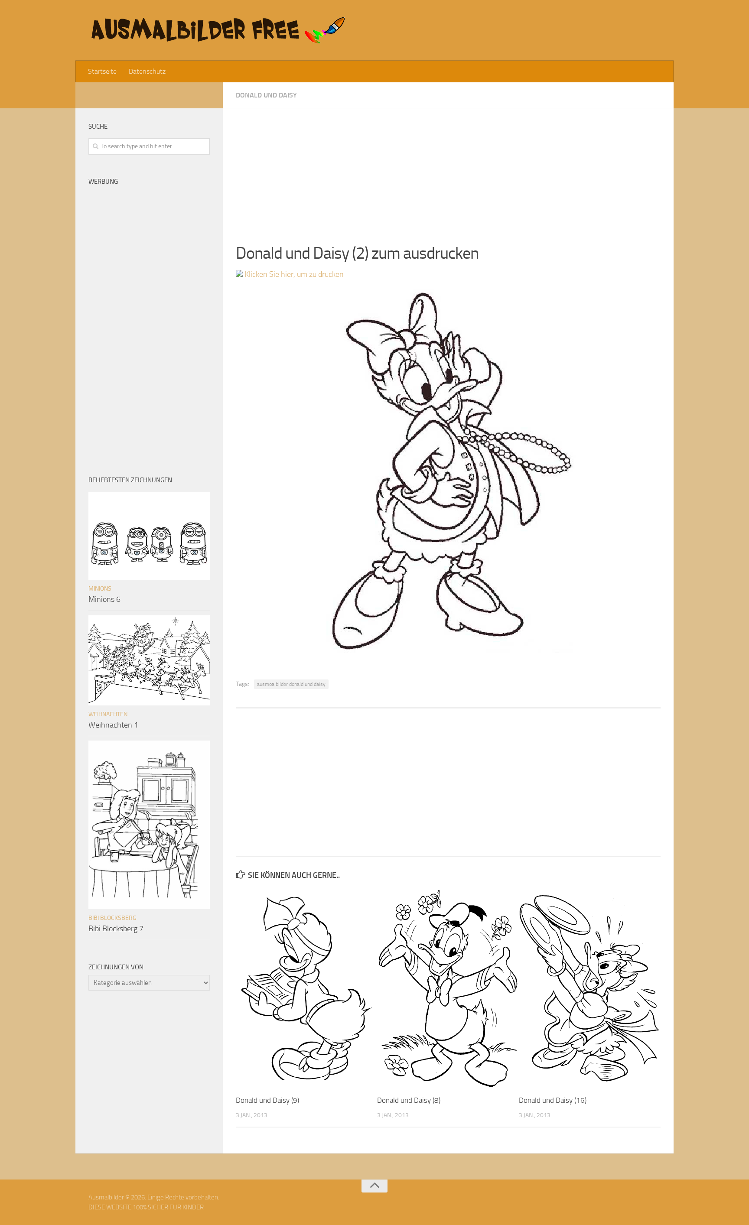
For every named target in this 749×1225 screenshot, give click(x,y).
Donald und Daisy (266, 95)
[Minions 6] (149, 536)
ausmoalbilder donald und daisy (291, 684)
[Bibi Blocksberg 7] (149, 825)
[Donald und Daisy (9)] (306, 988)
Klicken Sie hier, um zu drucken (293, 274)
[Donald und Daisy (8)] (447, 988)
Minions (99, 588)
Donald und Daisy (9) (267, 1100)
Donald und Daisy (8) (408, 1100)
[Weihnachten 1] (149, 660)
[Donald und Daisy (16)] (589, 988)
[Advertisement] (448, 169)
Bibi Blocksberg (112, 918)
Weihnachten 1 (113, 725)
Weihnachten (107, 714)
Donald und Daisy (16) (552, 1100)
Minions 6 (104, 599)
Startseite (102, 71)
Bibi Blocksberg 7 (115, 928)
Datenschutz (147, 71)
